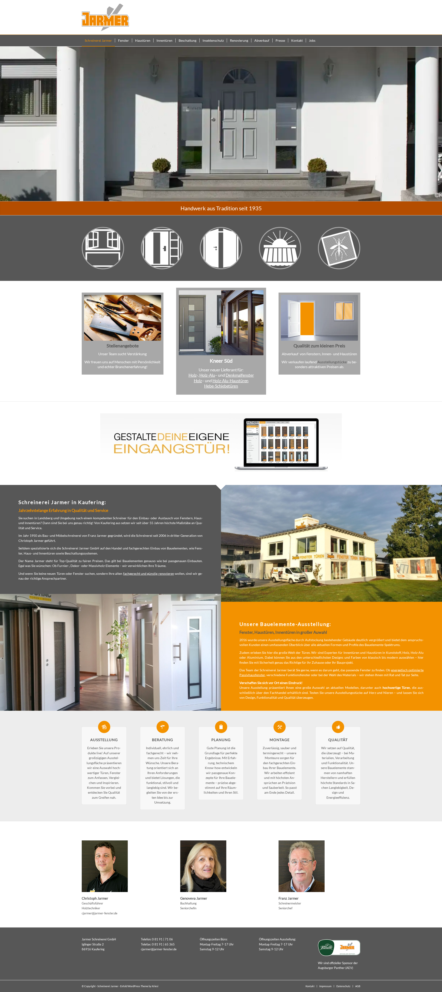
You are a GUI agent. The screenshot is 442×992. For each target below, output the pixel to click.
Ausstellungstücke (332, 362)
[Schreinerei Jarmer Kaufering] (105, 17)
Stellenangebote (123, 345)
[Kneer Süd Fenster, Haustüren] (221, 322)
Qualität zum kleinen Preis (319, 345)
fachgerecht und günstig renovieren (148, 573)
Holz (192, 375)
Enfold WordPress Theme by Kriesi (139, 986)
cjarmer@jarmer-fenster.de (99, 913)
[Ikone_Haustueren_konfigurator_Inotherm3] (221, 443)
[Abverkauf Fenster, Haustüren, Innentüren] (319, 318)
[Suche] (357, 40)
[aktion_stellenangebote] (122, 318)
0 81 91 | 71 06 (162, 939)
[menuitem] (98, 40)
